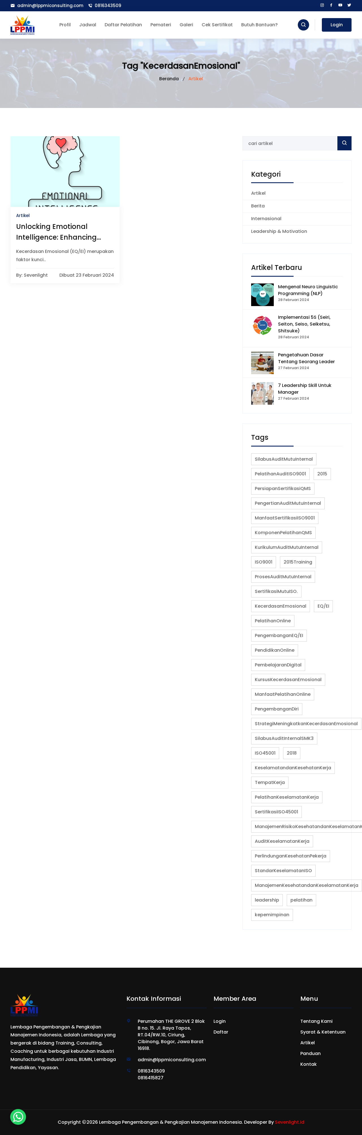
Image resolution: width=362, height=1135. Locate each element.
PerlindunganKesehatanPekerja (290, 856)
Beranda (169, 78)
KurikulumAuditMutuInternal (286, 547)
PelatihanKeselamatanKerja (287, 797)
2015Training (298, 562)
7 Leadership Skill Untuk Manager (304, 388)
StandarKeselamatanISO (283, 870)
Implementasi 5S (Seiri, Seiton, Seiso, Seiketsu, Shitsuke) (304, 324)
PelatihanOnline (273, 621)
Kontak (308, 1064)
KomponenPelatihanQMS (283, 532)
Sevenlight (36, 275)
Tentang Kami (316, 1021)
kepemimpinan (272, 914)
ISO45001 (265, 753)
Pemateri (160, 24)
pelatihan (301, 900)
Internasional (266, 218)
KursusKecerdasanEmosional (288, 679)
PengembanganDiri (277, 709)
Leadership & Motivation (279, 231)
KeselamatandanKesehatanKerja (293, 767)
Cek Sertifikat (217, 24)
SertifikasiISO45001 (276, 812)
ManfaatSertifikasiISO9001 (285, 518)
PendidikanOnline (274, 650)
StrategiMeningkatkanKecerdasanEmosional (306, 723)
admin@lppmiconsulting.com (50, 5)
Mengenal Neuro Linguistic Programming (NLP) (308, 290)
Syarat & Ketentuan (323, 1032)
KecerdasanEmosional (280, 606)
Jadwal (87, 24)
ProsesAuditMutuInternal (283, 576)
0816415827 (150, 1078)
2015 (322, 474)
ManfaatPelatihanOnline (283, 694)
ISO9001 (263, 562)
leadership (267, 900)
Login (337, 24)
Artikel (258, 193)
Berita (258, 206)
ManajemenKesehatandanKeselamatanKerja (306, 885)
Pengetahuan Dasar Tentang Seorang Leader (306, 358)
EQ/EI (323, 606)
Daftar (221, 1032)
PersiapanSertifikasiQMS (283, 488)
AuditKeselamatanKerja (282, 841)
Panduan (310, 1053)
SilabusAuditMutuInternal (284, 459)
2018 (292, 753)
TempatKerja (270, 782)
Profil (65, 24)
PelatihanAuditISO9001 (280, 474)
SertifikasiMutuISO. (276, 591)
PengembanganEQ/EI (279, 635)
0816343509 (108, 5)
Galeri (186, 24)
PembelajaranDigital (278, 665)
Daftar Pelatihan (123, 24)
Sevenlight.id (289, 1122)
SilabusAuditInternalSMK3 (284, 738)
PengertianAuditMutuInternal (288, 503)
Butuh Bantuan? (259, 24)
